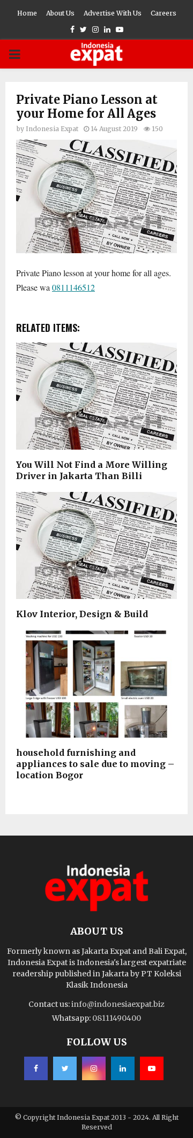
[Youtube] (152, 1068)
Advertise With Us (113, 13)
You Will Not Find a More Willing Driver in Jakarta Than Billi (91, 470)
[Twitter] (65, 1068)
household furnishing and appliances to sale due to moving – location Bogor (95, 763)
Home (27, 13)
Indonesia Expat (52, 129)
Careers (163, 13)
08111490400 (116, 1018)
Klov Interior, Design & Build (82, 614)
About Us (60, 13)
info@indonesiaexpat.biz (118, 1004)
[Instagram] (94, 1068)
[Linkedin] (123, 1068)
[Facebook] (36, 1068)
